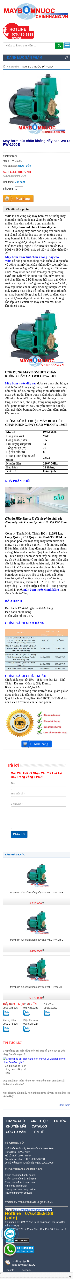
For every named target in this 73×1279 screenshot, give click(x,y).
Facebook (26, 1270)
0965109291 (50, 1008)
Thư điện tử (18, 793)
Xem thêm (64, 1105)
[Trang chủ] (5, 66)
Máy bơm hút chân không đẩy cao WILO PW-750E (36, 892)
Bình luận (17, 803)
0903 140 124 (30, 1023)
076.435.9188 (30, 1008)
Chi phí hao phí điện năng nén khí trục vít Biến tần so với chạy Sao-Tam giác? (34, 1052)
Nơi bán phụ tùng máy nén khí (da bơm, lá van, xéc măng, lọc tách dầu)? (36, 1095)
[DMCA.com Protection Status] (17, 1242)
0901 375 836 (10, 1023)
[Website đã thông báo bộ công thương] (19, 1254)
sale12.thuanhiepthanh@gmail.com (32, 1209)
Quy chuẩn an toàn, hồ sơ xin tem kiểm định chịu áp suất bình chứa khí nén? (34, 1082)
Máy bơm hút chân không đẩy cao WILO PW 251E (36, 987)
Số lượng (8, 188)
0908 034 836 (10, 1008)
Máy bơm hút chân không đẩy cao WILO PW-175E (36, 939)
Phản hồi (19, 834)
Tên (14, 783)
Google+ (11, 1270)
